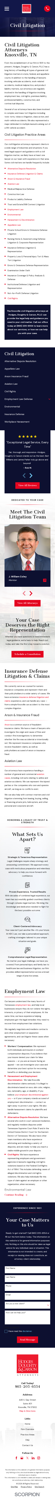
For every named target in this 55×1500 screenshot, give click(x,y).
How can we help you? (16, 1312)
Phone (8, 1286)
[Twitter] (27, 1458)
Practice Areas (27, 1434)
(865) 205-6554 (25, 326)
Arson (7, 724)
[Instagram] (38, 1458)
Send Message (27, 1339)
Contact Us (27, 1445)
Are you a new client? (15, 1303)
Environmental (14, 214)
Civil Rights (13, 298)
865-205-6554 (27, 1386)
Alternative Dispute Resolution (22, 168)
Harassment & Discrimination (21, 220)
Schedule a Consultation (27, 654)
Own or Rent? (12, 1327)
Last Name (10, 1277)
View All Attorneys (27, 603)
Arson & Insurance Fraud (19, 179)
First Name (10, 1268)
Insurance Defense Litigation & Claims (25, 173)
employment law (23, 1005)
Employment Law (15, 209)
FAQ (27, 1440)
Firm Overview (27, 1429)
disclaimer (27, 1331)
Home (27, 1424)
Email (8, 1295)
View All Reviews (27, 485)
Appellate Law (14, 225)
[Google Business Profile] (21, 1458)
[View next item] (31, 475)
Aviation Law (13, 184)
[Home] (26, 8)
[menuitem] (27, 361)
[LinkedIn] (33, 1458)
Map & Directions (27, 1411)
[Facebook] (16, 1458)
